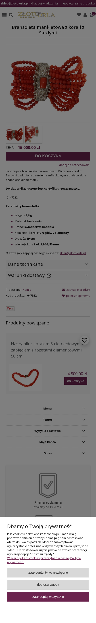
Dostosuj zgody (48, 584)
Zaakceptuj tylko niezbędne (48, 572)
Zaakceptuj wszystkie (48, 596)
